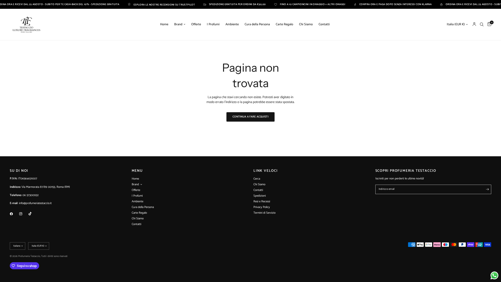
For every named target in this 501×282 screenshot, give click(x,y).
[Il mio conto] (474, 24)
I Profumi (213, 24)
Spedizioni (259, 195)
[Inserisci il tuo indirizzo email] (487, 189)
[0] (488, 24)
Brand (178, 24)
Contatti (324, 24)
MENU (137, 171)
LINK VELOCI (265, 171)
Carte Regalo (284, 24)
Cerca (256, 178)
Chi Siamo (306, 24)
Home (164, 24)
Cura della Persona (257, 24)
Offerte (196, 24)
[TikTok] (33, 213)
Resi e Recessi (261, 201)
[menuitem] (164, 24)
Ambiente (232, 24)
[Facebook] (14, 214)
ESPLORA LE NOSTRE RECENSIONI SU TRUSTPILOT (155, 4)
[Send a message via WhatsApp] (494, 275)
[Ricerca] (482, 24)
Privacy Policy (261, 207)
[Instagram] (23, 214)
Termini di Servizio (264, 212)
